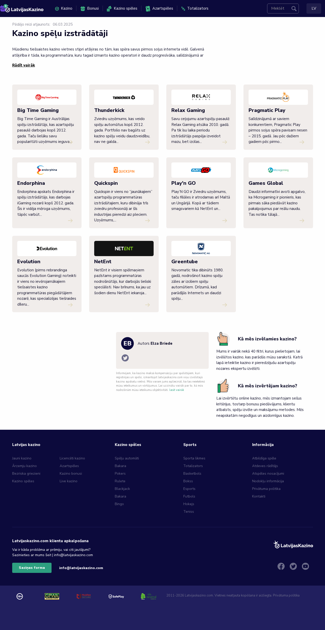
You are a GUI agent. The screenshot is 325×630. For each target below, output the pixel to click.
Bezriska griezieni (26, 473)
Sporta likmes (194, 458)
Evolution (28, 261)
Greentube (184, 261)
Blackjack (122, 488)
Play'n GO (183, 183)
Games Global (266, 183)
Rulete (120, 481)
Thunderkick (109, 110)
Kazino (66, 8)
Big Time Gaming (38, 110)
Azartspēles (162, 8)
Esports (189, 488)
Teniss (188, 511)
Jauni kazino (21, 458)
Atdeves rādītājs (265, 465)
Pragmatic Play (267, 110)
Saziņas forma (32, 567)
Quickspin (106, 183)
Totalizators (197, 8)
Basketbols (192, 473)
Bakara (120, 465)
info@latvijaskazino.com (81, 568)
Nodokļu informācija (268, 481)
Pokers (120, 473)
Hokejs (188, 504)
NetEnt (102, 261)
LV (314, 8)
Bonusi (93, 8)
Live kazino (68, 481)
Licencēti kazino (73, 458)
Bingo (119, 504)
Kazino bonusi (71, 473)
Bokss (188, 481)
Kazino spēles (125, 8)
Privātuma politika (266, 488)
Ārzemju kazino (24, 465)
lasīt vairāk (176, 390)
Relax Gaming (188, 110)
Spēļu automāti (127, 458)
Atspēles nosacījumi (268, 473)
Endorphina (31, 183)
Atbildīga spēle (264, 458)
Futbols (189, 496)
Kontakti (258, 496)
